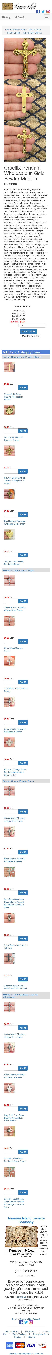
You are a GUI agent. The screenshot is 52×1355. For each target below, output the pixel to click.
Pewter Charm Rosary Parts (18, 781)
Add (22, 387)
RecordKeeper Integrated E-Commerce (26, 1353)
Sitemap (31, 1336)
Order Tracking (19, 1334)
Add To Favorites (31, 336)
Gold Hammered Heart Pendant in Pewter (14, 563)
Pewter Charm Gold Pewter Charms (22, 357)
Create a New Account (30, 1318)
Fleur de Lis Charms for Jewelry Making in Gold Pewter (14, 480)
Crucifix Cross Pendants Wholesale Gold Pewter (14, 522)
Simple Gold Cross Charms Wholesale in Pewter (13, 397)
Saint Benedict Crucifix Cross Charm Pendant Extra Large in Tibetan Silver (14, 903)
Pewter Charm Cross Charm (18, 570)
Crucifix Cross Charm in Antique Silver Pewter (14, 609)
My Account (30, 1331)
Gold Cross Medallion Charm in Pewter (13, 438)
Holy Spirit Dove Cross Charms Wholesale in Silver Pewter (14, 1118)
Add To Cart (27, 331)
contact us (21, 1296)
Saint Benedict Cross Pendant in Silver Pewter (15, 1159)
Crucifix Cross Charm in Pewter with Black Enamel (15, 987)
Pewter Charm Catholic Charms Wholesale (20, 996)
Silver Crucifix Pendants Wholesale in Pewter (14, 730)
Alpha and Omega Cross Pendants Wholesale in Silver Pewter (15, 772)
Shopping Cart (11, 1331)
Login (14, 1318)
